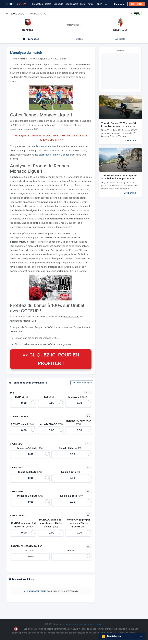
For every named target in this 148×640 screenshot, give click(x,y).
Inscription (136, 4)
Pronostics (37, 4)
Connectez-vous (36, 591)
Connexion (119, 4)
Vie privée (89, 624)
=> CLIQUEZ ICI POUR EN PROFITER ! (51, 359)
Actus (91, 4)
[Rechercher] (106, 4)
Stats (82, 4)
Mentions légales (74, 624)
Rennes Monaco (45, 146)
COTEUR (16, 4)
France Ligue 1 (17, 13)
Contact (99, 624)
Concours (58, 4)
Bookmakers (71, 4)
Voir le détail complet (82, 382)
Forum (99, 4)
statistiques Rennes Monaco (54, 154)
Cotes (48, 4)
